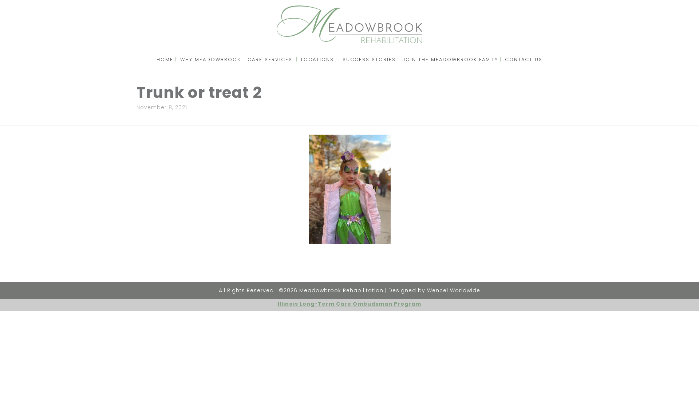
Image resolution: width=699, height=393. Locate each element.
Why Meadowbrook (210, 59)
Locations (317, 59)
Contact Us (523, 59)
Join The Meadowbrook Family (450, 59)
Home (165, 59)
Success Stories (369, 59)
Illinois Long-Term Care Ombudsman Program (349, 303)
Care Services (270, 59)
